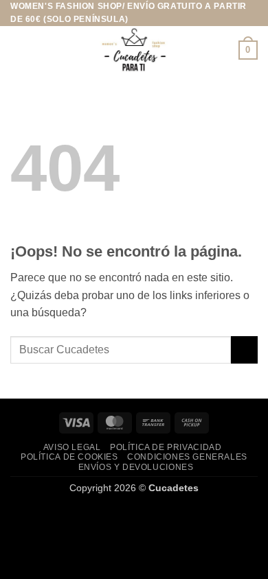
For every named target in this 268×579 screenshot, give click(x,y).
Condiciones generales (187, 457)
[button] (18, 50)
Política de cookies (69, 457)
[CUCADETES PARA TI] (134, 50)
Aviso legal (72, 447)
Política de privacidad (165, 447)
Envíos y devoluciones (136, 467)
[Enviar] (244, 349)
